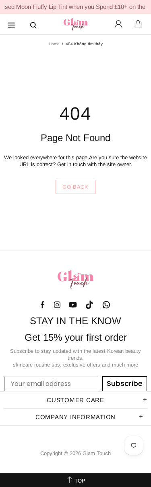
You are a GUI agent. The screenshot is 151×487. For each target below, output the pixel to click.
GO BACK (75, 187)
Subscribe (125, 383)
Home (54, 44)
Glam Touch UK (76, 24)
